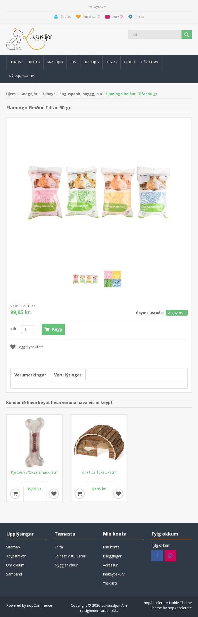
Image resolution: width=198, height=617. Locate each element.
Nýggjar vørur (66, 565)
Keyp (57, 329)
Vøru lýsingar (67, 375)
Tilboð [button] (129, 62)
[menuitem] (16, 62)
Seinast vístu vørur (70, 556)
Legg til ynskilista (31, 346)
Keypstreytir (16, 556)
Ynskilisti (110, 583)
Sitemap (13, 547)
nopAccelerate (180, 607)
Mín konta (111, 547)
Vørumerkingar (30, 375)
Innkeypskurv (114, 574)
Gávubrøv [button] (149, 62)
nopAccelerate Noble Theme (168, 602)
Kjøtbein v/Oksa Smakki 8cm (35, 472)
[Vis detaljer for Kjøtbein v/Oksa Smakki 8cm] (35, 442)
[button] (16, 62)
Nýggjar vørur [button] (21, 76)
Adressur (110, 565)
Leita (59, 547)
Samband (14, 574)
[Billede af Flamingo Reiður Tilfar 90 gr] (86, 278)
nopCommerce (39, 605)
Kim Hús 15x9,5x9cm (99, 472)
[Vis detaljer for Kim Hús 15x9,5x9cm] (99, 442)
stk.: (14, 328)
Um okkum (15, 565)
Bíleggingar (112, 556)
